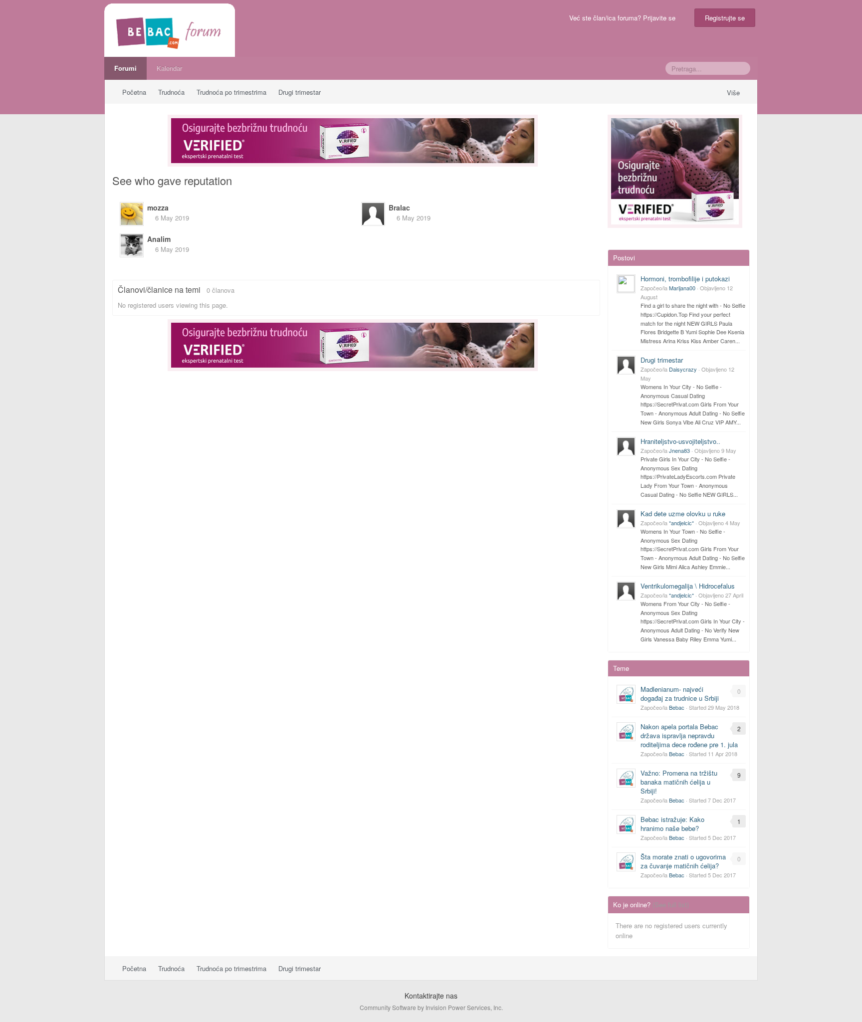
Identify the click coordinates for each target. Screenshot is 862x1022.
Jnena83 (679, 450)
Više (734, 92)
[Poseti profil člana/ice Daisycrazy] (626, 365)
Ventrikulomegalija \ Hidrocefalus (688, 586)
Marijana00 (682, 288)
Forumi (125, 68)
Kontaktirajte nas (431, 996)
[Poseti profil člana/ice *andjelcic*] (626, 518)
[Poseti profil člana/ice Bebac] (626, 694)
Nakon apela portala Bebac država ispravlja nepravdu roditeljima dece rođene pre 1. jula (689, 735)
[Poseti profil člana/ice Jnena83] (626, 446)
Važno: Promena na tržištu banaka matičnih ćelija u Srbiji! (679, 782)
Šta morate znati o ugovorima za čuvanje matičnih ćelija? (683, 861)
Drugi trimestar (662, 360)
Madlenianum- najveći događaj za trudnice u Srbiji (680, 693)
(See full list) (670, 904)
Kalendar (169, 68)
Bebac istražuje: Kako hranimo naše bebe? (672, 824)
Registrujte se (725, 17)
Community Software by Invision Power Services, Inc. (431, 1007)
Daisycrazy (683, 369)
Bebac (676, 707)
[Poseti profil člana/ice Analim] (132, 245)
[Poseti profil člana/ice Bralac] (373, 214)
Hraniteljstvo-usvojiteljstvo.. (680, 441)
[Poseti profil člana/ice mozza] (132, 214)
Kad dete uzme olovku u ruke (683, 513)
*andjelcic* (681, 523)
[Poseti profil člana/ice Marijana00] (626, 283)
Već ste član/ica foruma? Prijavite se (624, 17)
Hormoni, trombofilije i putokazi (685, 278)
